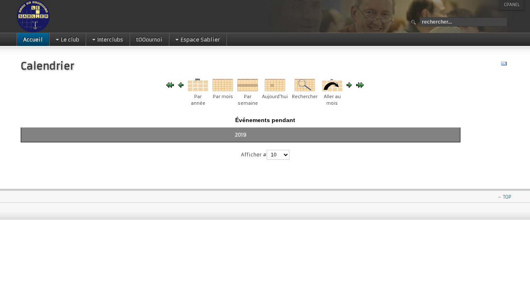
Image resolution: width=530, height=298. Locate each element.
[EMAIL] (505, 65)
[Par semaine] (247, 90)
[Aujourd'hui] (275, 90)
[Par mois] (222, 90)
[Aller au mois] (332, 90)
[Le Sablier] (59, 16)
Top (507, 197)
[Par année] (198, 90)
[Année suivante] (349, 86)
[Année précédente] (170, 86)
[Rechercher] (304, 90)
